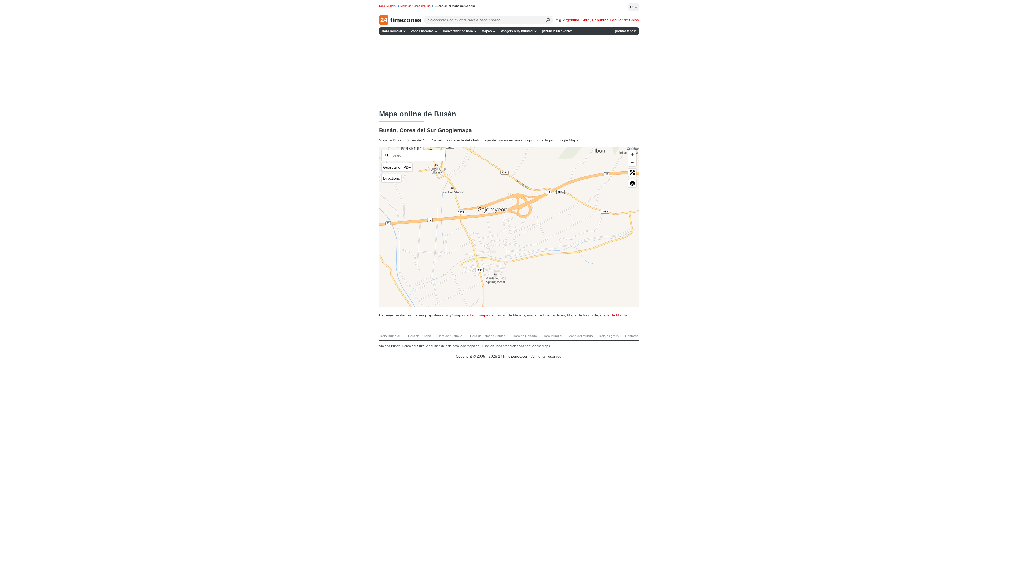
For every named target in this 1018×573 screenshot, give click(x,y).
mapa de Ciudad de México (502, 315)
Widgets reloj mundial (517, 31)
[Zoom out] (632, 162)
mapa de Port (465, 315)
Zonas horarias (422, 31)
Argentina (571, 20)
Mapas (487, 31)
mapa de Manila (613, 315)
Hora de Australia (449, 336)
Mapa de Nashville (582, 315)
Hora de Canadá (525, 336)
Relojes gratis (609, 336)
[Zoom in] (632, 154)
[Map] (509, 227)
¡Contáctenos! (625, 31)
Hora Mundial (552, 336)
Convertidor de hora (458, 31)
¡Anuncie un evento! (557, 31)
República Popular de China (615, 20)
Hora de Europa (419, 336)
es (632, 7)
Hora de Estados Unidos (487, 336)
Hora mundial (392, 31)
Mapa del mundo (580, 336)
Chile (585, 20)
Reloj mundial (390, 336)
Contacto (631, 336)
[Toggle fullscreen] (632, 173)
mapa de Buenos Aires (546, 315)
